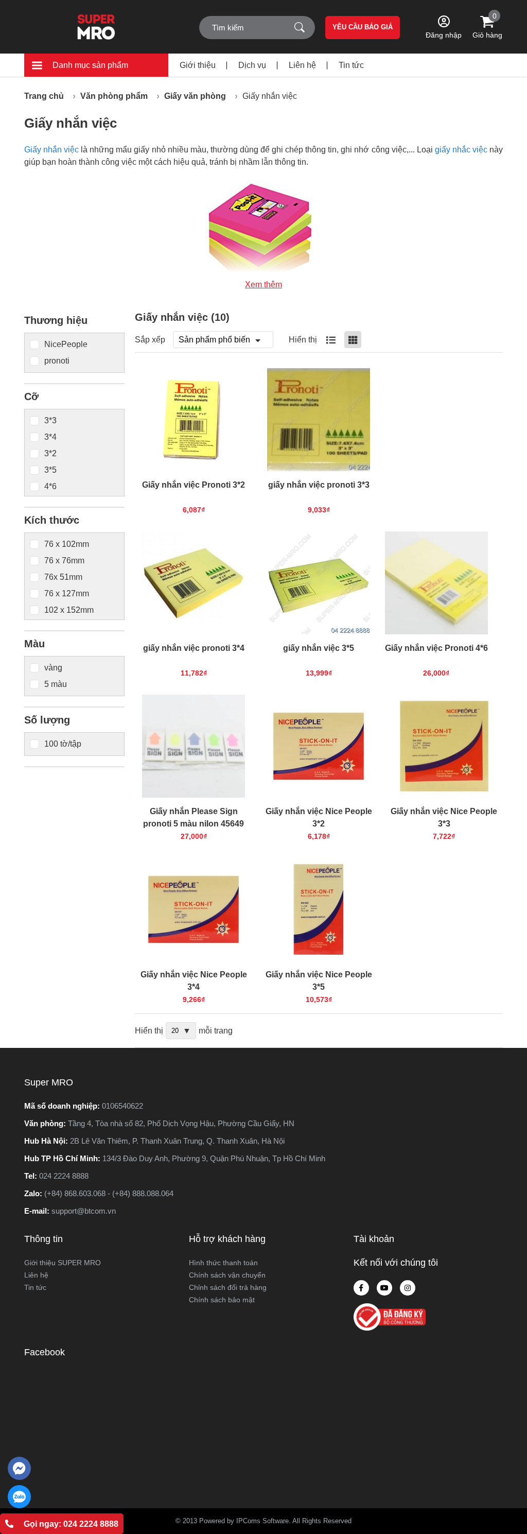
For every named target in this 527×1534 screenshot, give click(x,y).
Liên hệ (302, 65)
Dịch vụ (252, 65)
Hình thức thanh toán (223, 1263)
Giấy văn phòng (195, 96)
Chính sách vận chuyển (227, 1275)
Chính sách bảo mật (222, 1300)
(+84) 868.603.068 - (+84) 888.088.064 (108, 1193)
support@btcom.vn (83, 1210)
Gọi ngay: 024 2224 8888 (71, 1524)
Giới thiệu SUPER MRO (62, 1263)
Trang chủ (44, 96)
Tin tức (351, 65)
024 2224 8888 (64, 1175)
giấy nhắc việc (461, 149)
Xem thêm (263, 284)
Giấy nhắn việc (269, 96)
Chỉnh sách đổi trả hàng (228, 1287)
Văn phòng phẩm (114, 96)
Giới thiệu (198, 65)
